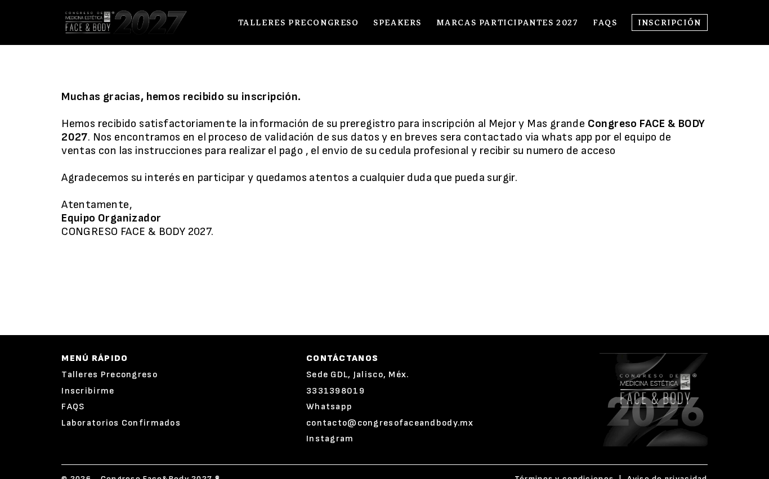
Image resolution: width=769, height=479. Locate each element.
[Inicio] (124, 22)
